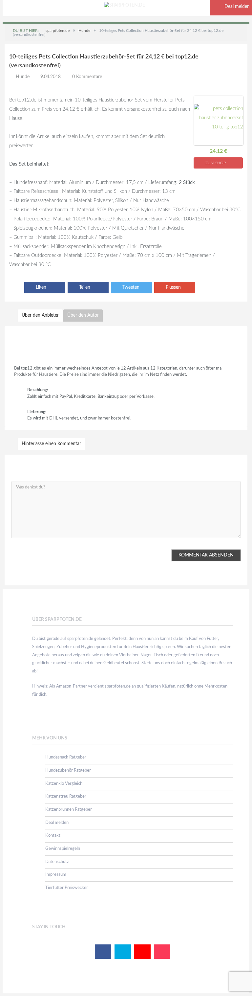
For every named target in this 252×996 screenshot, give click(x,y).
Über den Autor (83, 315)
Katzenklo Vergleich (63, 783)
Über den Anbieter (40, 315)
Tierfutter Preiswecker (66, 888)
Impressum (55, 874)
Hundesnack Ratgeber (65, 757)
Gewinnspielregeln (62, 849)
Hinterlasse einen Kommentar (51, 443)
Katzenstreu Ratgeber (65, 796)
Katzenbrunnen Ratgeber (68, 809)
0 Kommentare (87, 77)
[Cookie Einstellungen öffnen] (14, 988)
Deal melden (57, 823)
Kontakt (52, 835)
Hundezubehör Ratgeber (68, 770)
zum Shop (216, 163)
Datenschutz (57, 862)
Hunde (23, 77)
